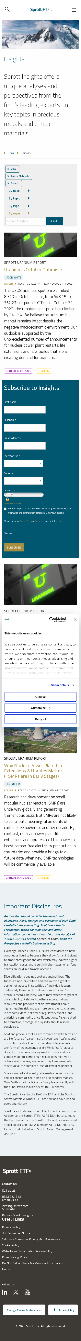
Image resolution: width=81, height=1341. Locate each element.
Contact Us (39, 521)
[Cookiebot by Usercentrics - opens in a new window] (50, 619)
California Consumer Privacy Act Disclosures (31, 1239)
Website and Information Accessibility (27, 1251)
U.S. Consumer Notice (16, 1233)
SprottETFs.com (47, 938)
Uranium (44, 371)
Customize (38, 708)
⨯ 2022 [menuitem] (12, 169)
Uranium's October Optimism (33, 269)
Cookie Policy (10, 1245)
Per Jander (13, 784)
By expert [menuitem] (15, 213)
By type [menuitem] (14, 205)
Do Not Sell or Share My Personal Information (32, 1263)
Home (6, 1269)
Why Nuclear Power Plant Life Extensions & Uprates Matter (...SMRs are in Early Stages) (34, 771)
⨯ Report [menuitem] (12, 183)
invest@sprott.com (15, 1205)
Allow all (40, 696)
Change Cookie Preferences (24, 1310)
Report (8, 284)
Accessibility (66, 1310)
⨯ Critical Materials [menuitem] (18, 176)
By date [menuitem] (14, 190)
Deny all (40, 719)
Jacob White (13, 277)
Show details (60, 685)
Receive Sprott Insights (17, 1215)
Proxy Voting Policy (15, 1257)
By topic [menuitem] (14, 198)
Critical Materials (18, 371)
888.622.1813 (11, 1196)
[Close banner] (75, 619)
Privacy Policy (26, 521)
